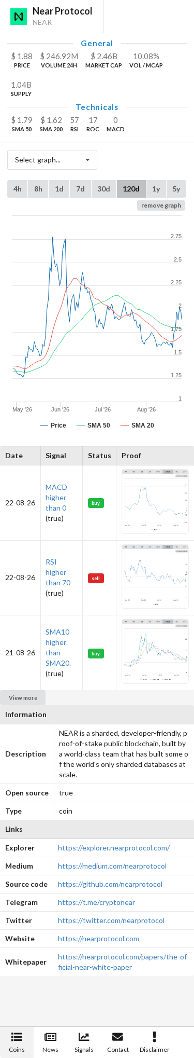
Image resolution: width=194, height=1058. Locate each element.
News (50, 1049)
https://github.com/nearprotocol (110, 884)
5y (176, 188)
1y (156, 188)
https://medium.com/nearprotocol (112, 865)
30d (103, 188)
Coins (17, 1049)
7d (80, 188)
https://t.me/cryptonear (96, 902)
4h (17, 188)
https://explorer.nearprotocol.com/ (114, 847)
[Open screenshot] (155, 531)
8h (38, 188)
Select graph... (38, 159)
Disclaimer (155, 1049)
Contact (118, 1049)
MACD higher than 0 (56, 497)
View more (23, 697)
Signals (84, 1049)
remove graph (161, 205)
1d (59, 188)
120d (131, 188)
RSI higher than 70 (58, 572)
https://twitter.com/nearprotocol (111, 920)
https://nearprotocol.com (98, 938)
